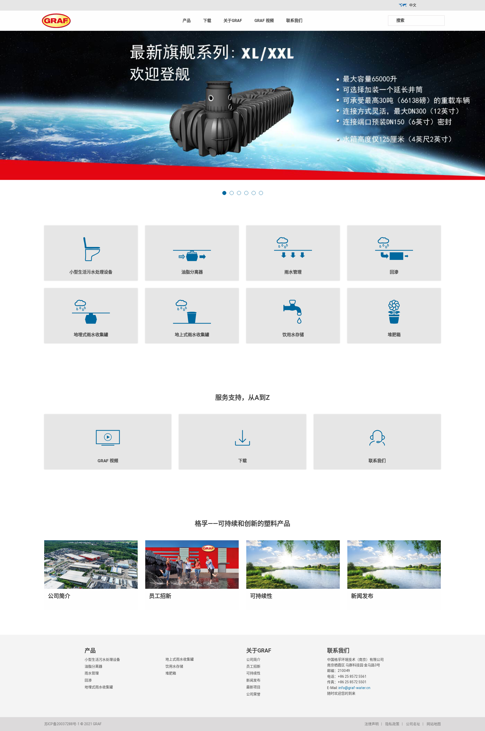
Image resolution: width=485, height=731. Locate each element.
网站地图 (434, 724)
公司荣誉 (253, 694)
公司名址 (413, 724)
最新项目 (253, 687)
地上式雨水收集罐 (179, 659)
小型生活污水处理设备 (102, 659)
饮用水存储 (174, 666)
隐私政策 (392, 724)
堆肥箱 (170, 673)
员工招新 (253, 666)
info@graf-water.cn (354, 688)
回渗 (88, 680)
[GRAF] (56, 20)
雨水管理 (92, 673)
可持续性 (253, 673)
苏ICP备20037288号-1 (62, 724)
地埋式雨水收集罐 (99, 687)
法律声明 (372, 724)
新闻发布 (253, 680)
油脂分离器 (93, 666)
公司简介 (253, 659)
